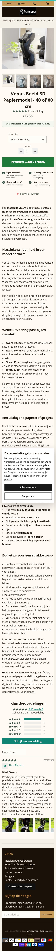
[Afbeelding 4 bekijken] (49, 80)
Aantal (28, 146)
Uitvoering (13, 134)
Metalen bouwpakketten (18, 860)
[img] (9, 760)
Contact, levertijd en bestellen (21, 880)
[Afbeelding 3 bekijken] (35, 80)
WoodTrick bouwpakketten (20, 864)
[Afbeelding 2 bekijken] (22, 80)
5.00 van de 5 (36, 709)
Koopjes (9, 876)
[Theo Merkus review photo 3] (41, 825)
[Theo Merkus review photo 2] (25, 825)
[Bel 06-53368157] (34, 3)
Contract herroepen (20, 886)
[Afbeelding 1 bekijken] (8, 80)
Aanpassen (28, 495)
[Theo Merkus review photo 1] (9, 825)
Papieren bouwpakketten (19, 868)
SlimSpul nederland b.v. (37, 930)
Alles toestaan (28, 487)
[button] (20, 111)
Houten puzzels (13, 872)
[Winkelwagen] (47, 3)
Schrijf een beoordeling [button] (28, 741)
